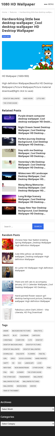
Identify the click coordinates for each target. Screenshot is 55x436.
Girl (5, 358)
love (39, 363)
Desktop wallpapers (31, 349)
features (13, 12)
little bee (41, 98)
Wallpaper (38, 377)
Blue (15, 335)
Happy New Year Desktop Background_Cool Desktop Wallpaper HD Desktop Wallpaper (33, 212)
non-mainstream (22, 368)
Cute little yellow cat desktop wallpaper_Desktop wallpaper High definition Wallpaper (32, 257)
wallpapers (8, 386)
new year (7, 368)
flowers (31, 354)
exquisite (20, 354)
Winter (33, 386)
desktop (39, 340)
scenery (20, 372)
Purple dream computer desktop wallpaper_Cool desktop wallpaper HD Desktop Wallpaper (35, 120)
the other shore (10, 103)
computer (20, 340)
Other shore (38, 368)
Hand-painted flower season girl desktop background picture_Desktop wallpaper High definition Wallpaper (33, 298)
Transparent (24, 377)
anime (5, 331)
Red (11, 372)
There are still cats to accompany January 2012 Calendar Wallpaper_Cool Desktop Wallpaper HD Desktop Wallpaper (34, 284)
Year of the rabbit (11, 391)
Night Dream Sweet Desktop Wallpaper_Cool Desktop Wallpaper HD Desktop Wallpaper (34, 131)
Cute (30, 340)
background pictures (21, 331)
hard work (28, 98)
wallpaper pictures (31, 381)
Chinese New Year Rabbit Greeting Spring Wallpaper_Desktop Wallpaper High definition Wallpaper (33, 243)
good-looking (25, 358)
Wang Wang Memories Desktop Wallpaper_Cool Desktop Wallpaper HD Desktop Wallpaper (31, 189)
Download (8, 354)
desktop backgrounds (12, 344)
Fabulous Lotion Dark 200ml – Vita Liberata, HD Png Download (32, 311)
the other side (9, 377)
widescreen (21, 386)
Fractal (42, 354)
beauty (6, 335)
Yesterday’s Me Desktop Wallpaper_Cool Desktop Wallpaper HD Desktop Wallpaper (31, 166)
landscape (29, 363)
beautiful (38, 331)
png (5, 372)
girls (13, 358)
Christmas (7, 340)
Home (4, 12)
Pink (49, 368)
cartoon (36, 335)
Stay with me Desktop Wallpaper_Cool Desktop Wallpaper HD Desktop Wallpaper (31, 154)
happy (5, 363)
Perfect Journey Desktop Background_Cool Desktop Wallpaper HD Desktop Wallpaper (33, 143)
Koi (19, 363)
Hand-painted (41, 358)
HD (13, 363)
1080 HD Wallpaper (18, 4)
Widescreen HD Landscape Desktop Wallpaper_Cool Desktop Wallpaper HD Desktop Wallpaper (33, 177)
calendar (24, 335)
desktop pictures (33, 344)
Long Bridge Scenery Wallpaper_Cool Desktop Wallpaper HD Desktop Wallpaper (31, 200)
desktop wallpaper (11, 98)
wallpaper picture (11, 381)
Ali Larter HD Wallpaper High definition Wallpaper (34, 269)
